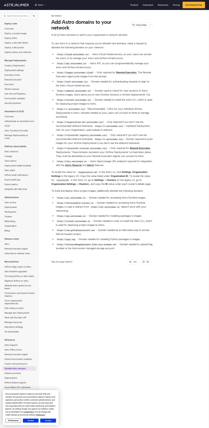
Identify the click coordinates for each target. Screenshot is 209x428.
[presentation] (19, 219)
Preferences (13, 421)
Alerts (90, 165)
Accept (48, 421)
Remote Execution (126, 72)
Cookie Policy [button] (29, 412)
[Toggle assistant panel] (33, 15)
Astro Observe (73, 165)
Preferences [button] (40, 415)
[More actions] (150, 24)
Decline (31, 421)
